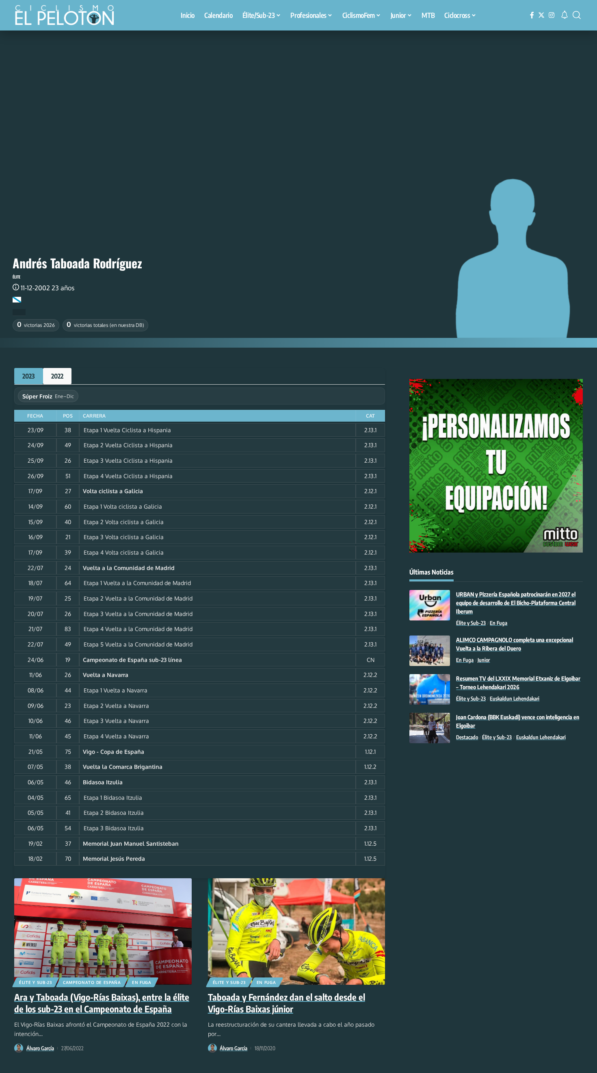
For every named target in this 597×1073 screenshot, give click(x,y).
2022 (57, 376)
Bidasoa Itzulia (103, 782)
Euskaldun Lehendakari (514, 698)
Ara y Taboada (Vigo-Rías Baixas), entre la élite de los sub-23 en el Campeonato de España (101, 1002)
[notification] (564, 15)
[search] (577, 15)
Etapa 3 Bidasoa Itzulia (114, 828)
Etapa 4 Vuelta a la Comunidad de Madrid (138, 628)
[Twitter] (541, 15)
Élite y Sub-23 (35, 982)
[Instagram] (551, 15)
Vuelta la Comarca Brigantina (122, 766)
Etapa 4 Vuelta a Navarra (116, 736)
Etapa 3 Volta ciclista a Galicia (124, 536)
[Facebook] (532, 15)
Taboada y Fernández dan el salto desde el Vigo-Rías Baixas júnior (286, 1002)
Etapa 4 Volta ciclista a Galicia (124, 552)
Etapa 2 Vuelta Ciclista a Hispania (128, 445)
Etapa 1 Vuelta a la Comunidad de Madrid (137, 582)
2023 (28, 376)
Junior (484, 660)
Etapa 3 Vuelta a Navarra (116, 720)
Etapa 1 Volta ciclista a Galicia (123, 506)
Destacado (467, 737)
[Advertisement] (298, 91)
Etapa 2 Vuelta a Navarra (116, 705)
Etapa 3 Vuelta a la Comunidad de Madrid (138, 613)
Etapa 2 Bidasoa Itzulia (114, 812)
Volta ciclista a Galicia (113, 491)
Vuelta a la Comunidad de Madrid (129, 567)
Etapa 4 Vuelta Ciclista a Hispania (128, 475)
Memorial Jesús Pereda (114, 858)
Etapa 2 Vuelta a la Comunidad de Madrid (138, 598)
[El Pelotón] (68, 16)
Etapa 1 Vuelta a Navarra (115, 690)
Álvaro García (40, 1048)
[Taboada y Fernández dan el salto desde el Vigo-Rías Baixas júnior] (296, 931)
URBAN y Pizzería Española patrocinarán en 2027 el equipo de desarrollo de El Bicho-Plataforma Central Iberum (515, 603)
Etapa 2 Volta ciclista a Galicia (124, 521)
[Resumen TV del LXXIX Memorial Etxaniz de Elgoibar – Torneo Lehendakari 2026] (429, 689)
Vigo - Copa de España (113, 751)
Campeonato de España (92, 982)
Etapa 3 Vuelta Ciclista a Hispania (128, 460)
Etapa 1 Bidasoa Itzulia (113, 797)
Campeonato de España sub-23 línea (132, 659)
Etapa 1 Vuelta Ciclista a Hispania (127, 430)
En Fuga (141, 982)
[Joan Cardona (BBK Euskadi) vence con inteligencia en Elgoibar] (429, 728)
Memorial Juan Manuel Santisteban (131, 843)
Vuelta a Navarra (105, 674)
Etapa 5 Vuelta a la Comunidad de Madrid (138, 644)
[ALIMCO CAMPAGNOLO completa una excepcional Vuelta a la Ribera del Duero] (429, 651)
